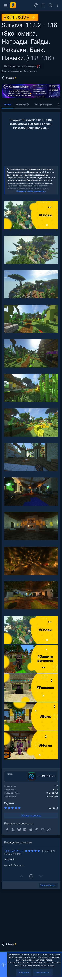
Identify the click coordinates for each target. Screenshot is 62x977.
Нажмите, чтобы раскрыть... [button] (31, 191)
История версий (43, 104)
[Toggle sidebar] (57, 5)
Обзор (7, 104)
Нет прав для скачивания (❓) (22, 66)
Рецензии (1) (23, 104)
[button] (5, 5)
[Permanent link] (5, 198)
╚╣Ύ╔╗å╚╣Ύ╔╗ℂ (13, 851)
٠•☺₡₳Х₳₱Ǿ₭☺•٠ (13, 71)
